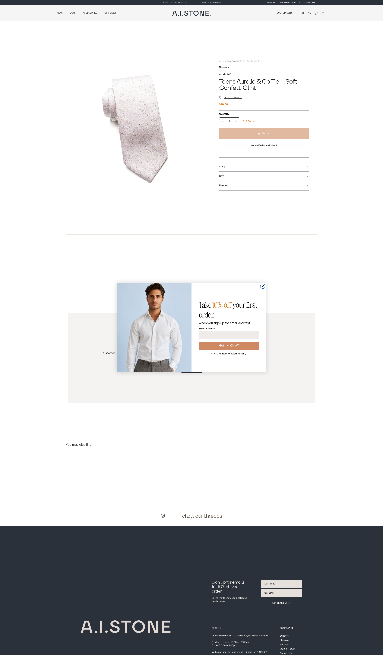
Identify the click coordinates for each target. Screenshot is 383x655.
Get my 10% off (229, 345)
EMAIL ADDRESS (207, 329)
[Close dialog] (262, 286)
